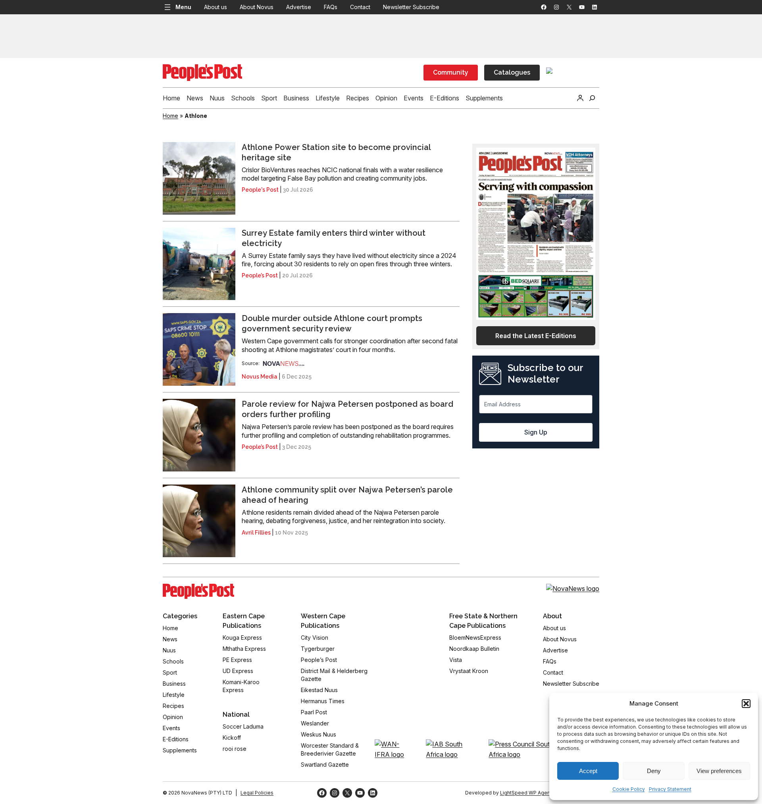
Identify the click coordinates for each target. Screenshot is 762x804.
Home (170, 115)
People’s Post (260, 275)
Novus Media (259, 376)
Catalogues (512, 72)
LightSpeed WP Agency (528, 793)
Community (450, 72)
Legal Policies (257, 793)
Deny (654, 770)
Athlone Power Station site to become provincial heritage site (336, 152)
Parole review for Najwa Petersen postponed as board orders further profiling (347, 409)
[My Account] (580, 98)
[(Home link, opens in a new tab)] (198, 591)
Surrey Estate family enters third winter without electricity (333, 238)
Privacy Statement (670, 789)
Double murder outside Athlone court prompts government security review (332, 323)
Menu (183, 7)
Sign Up (535, 432)
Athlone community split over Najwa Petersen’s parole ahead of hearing (347, 495)
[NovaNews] (284, 363)
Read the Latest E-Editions (535, 336)
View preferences (719, 770)
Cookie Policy (628, 789)
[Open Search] (592, 98)
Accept (588, 770)
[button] (746, 704)
